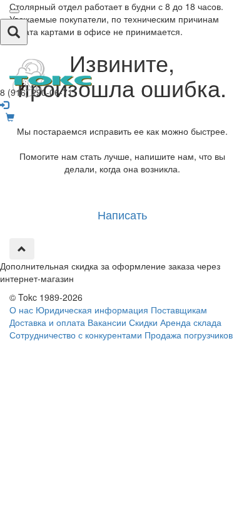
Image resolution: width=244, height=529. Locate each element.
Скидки (143, 322)
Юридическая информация (92, 309)
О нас (21, 309)
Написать (122, 214)
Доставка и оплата (47, 322)
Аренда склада (190, 322)
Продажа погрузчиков (189, 334)
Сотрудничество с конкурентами (75, 334)
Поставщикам (179, 309)
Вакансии (107, 322)
